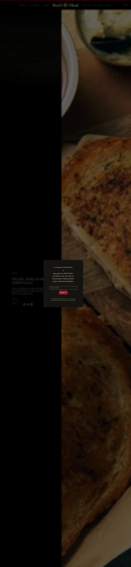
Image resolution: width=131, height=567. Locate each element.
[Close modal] (81, 261)
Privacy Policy (73, 300)
